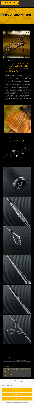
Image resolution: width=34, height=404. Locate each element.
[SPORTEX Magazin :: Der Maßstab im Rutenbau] (10, 3)
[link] (17, 181)
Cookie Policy (9, 402)
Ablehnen (17, 394)
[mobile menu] (32, 3)
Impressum (25, 402)
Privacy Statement (17, 402)
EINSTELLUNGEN (17, 399)
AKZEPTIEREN (17, 390)
